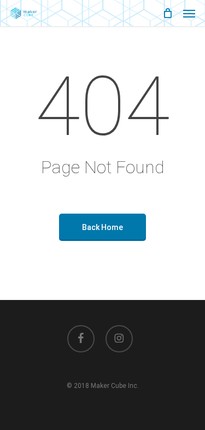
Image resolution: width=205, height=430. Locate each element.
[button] (189, 13)
